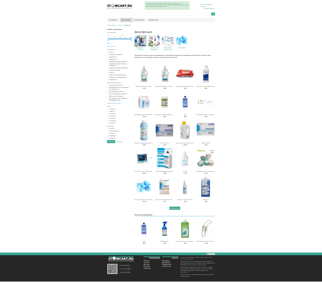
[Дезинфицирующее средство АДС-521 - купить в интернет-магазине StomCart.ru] (144, 102)
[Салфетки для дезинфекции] (154, 41)
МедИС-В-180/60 (206, 143)
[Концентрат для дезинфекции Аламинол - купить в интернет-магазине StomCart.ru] (205, 73)
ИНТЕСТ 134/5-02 (164, 143)
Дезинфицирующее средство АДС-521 (144, 114)
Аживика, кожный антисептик (185, 199)
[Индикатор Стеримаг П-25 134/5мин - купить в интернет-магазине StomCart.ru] (205, 102)
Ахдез (185, 114)
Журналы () (112, 59)
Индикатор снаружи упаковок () (118, 68)
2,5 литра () (112, 116)
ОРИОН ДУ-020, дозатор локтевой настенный (208, 241)
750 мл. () (112, 123)
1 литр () (112, 109)
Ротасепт (185, 171)
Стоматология (166, 266)
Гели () (111, 52)
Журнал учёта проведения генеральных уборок (167, 199)
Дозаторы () (113, 57)
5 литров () (112, 121)
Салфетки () (113, 79)
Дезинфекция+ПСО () (115, 85)
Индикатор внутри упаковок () (118, 61)
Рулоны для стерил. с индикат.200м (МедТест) (208, 171)
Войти (203, 4)
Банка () (111, 128)
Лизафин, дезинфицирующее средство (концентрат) (168, 171)
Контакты (146, 261)
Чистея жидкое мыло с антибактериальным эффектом (190, 241)
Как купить (147, 266)
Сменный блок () (114, 131)
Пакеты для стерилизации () (117, 75)
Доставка (146, 264)
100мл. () (112, 111)
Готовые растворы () (115, 54)
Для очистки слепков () (116, 96)
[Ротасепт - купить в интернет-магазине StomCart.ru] (185, 158)
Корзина (204, 6)
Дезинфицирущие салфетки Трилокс (185, 86)
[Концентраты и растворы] (140, 41)
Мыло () (111, 72)
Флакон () (112, 138)
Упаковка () (112, 136)
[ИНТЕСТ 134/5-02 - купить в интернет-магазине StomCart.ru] (164, 130)
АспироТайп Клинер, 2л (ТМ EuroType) (165, 86)
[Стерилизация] (181, 41)
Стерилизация (181, 47)
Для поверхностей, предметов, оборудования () (118, 99)
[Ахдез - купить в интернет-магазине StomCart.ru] (185, 102)
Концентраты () (114, 70)
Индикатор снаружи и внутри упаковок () (118, 64)
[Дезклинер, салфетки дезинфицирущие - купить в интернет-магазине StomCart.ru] (164, 102)
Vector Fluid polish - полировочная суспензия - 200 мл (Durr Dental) (152, 171)
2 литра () (112, 113)
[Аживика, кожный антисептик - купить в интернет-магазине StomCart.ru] (185, 187)
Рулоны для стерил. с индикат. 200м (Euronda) (146, 199)
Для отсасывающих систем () (118, 94)
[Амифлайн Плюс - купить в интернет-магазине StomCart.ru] (164, 228)
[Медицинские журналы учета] (168, 41)
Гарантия (146, 262)
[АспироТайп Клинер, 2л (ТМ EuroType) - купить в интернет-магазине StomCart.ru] (164, 73)
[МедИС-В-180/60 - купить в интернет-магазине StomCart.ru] (205, 130)
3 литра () (112, 118)
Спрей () (112, 133)
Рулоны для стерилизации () (117, 77)
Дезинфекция (166, 262)
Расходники (165, 261)
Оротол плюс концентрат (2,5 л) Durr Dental (187, 143)
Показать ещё (174, 208)
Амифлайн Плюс (164, 241)
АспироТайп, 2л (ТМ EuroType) (144, 86)
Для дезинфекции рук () (116, 91)
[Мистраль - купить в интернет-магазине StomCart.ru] (205, 187)
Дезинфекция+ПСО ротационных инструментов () (119, 88)
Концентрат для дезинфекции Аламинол (206, 86)
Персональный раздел (209, 8)
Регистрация (209, 4)
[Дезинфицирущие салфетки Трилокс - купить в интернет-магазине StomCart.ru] (185, 73)
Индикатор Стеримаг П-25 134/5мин (205, 114)
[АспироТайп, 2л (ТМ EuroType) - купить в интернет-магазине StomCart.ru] (144, 73)
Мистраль (205, 199)
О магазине (147, 268)
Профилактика (166, 264)
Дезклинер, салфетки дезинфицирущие (165, 114)
